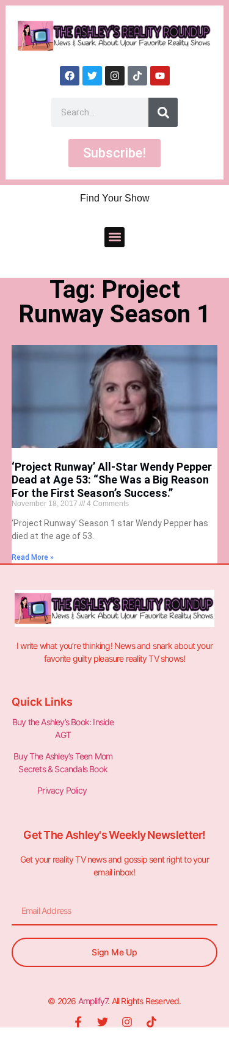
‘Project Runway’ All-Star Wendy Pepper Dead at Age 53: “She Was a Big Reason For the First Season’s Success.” (112, 479)
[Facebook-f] (78, 1021)
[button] (114, 237)
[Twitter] (92, 75)
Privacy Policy (63, 790)
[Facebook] (69, 75)
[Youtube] (160, 75)
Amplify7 (93, 1001)
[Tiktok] (137, 75)
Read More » (33, 557)
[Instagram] (115, 75)
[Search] (163, 112)
